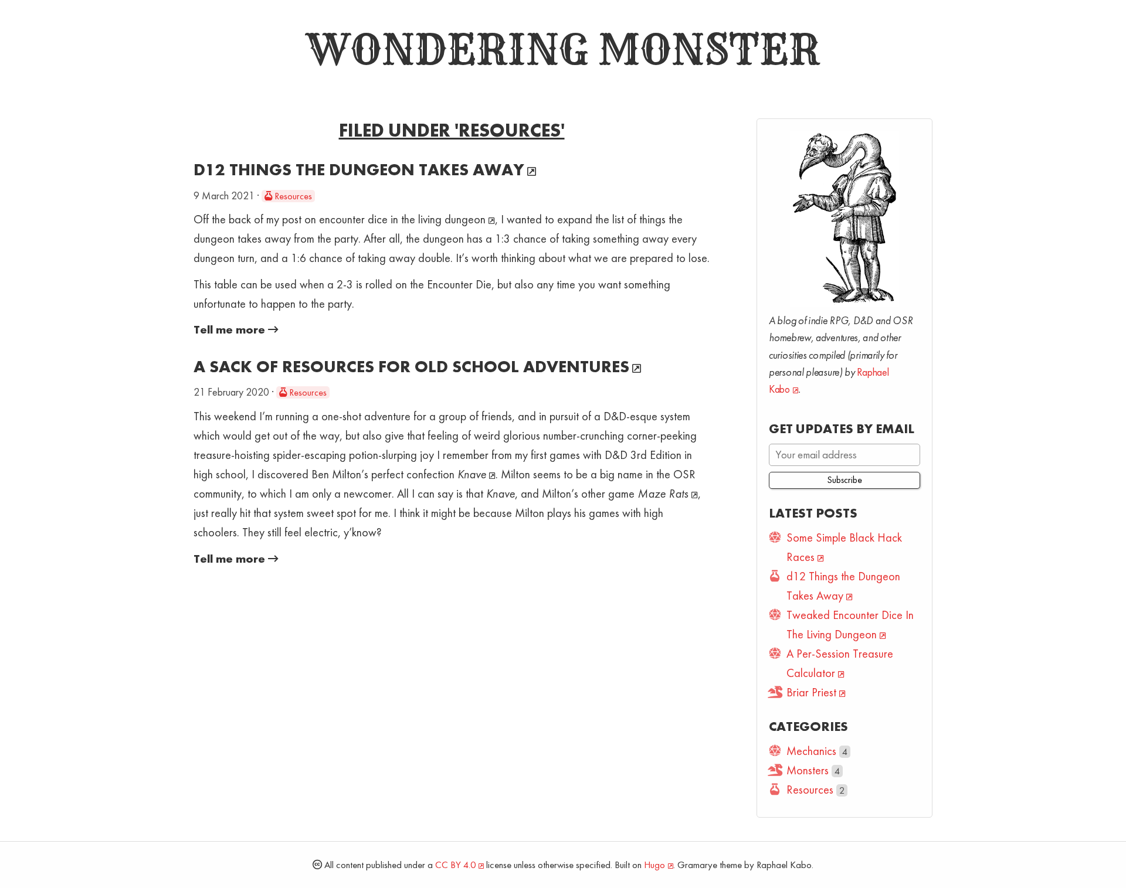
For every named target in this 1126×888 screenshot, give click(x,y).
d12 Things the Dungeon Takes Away (359, 170)
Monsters (807, 770)
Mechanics (811, 750)
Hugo (654, 865)
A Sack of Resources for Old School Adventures (411, 366)
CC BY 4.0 (455, 865)
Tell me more (231, 329)
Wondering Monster (563, 50)
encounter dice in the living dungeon (402, 219)
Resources (292, 196)
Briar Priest (811, 692)
